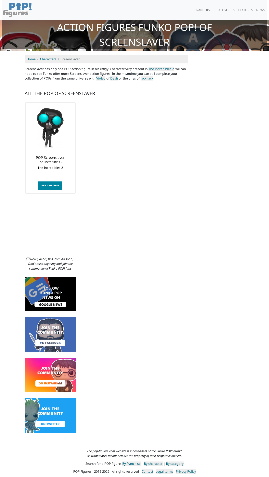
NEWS (260, 10)
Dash (114, 78)
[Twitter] (50, 415)
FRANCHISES (204, 10)
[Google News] (50, 293)
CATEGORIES (225, 10)
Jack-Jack (147, 78)
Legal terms (164, 471)
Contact (147, 471)
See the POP (50, 185)
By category (175, 463)
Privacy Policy (186, 471)
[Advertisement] (134, 227)
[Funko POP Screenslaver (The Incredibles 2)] (50, 127)
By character (153, 463)
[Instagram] (50, 375)
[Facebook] (50, 334)
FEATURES (245, 10)
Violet (100, 78)
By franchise (131, 463)
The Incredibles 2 (161, 69)
